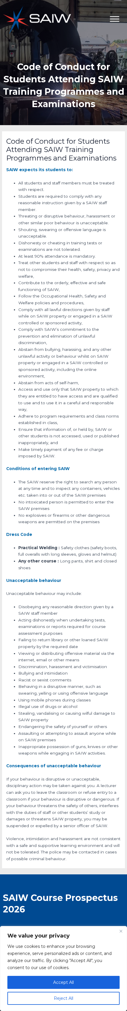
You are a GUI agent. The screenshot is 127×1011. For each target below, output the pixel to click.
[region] (63, 968)
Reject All (63, 998)
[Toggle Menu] (119, 49)
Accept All (63, 982)
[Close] (120, 931)
